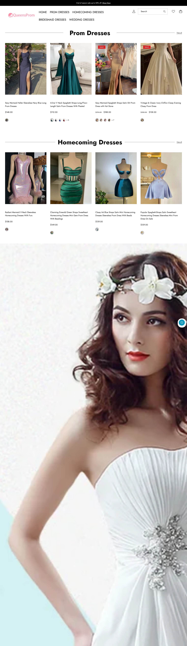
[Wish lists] (173, 11)
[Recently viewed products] (182, 323)
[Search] (164, 11)
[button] (180, 11)
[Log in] (134, 11)
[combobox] (152, 11)
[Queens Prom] (21, 15)
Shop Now (106, 3)
